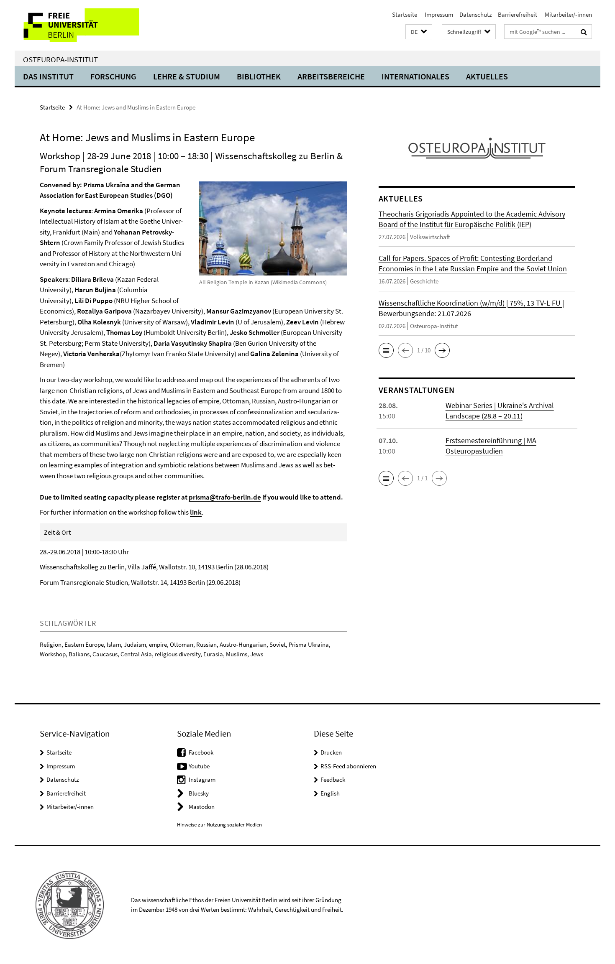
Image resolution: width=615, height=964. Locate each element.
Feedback (332, 779)
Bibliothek (259, 76)
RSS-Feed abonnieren (348, 766)
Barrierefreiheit (517, 14)
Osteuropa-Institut (60, 59)
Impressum (438, 14)
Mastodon (202, 807)
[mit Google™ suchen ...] (584, 31)
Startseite (404, 14)
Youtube (199, 766)
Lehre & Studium (186, 76)
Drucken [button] (331, 752)
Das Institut (48, 76)
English (330, 793)
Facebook (201, 752)
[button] (418, 32)
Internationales (415, 76)
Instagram (202, 779)
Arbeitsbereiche (331, 76)
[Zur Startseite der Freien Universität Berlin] (85, 25)
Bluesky (199, 793)
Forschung (113, 76)
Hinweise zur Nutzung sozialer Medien (219, 824)
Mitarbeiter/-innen (567, 14)
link (196, 512)
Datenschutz (475, 14)
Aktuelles (487, 76)
